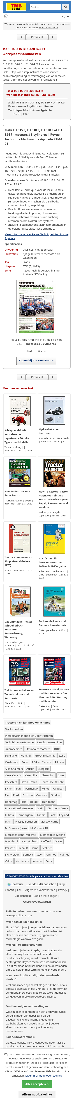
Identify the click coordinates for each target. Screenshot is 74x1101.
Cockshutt (11, 782)
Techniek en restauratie (19, 742)
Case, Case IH (13, 775)
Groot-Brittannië (45, 755)
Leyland (64, 815)
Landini (41, 815)
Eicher (9, 788)
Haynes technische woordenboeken (44, 962)
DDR (57, 749)
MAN (8, 821)
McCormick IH (39, 828)
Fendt (45, 788)
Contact (9, 890)
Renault (23, 848)
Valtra (8, 861)
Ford (16, 795)
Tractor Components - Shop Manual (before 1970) (18, 561)
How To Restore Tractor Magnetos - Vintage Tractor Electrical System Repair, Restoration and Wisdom (54, 499)
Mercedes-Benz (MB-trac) (20, 834)
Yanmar (37, 861)
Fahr (19, 788)
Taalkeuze (17, 884)
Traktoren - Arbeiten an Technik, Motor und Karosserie (19, 694)
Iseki (40, 808)
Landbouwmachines (49, 742)
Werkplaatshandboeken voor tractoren (29, 735)
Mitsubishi (11, 841)
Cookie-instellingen (45, 895)
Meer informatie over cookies (43, 1075)
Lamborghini (25, 815)
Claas (61, 775)
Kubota (9, 815)
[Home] (6, 15)
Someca (28, 854)
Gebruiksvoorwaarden (37, 901)
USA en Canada (41, 762)
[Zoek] (65, 7)
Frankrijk (25, 755)
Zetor (49, 861)
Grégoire (41, 795)
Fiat (7, 795)
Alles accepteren (37, 1084)
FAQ (19, 890)
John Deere (61, 808)
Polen (25, 762)
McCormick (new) (16, 828)
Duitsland (11, 755)
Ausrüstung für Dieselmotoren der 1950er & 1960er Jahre (52, 562)
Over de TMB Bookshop (41, 884)
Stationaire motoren (38, 749)
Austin (30, 768)
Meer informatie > (48, 27)
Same (34, 848)
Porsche (10, 848)
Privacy (62, 890)
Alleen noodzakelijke (37, 1094)
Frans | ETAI (36, 108)
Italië (62, 755)
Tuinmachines (13, 749)
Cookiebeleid (23, 895)
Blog (62, 884)
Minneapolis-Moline (52, 834)
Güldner (56, 795)
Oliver (58, 841)
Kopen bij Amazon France (36, 360)
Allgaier (59, 762)
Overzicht (37, 37)
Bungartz (43, 768)
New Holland (30, 841)
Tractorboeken (14, 729)
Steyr (39, 854)
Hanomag (11, 801)
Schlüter (47, 848)
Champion (47, 775)
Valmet (64, 854)
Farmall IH (31, 788)
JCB (49, 808)
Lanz (53, 815)
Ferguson (58, 788)
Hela (23, 801)
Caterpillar (31, 775)
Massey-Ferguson (26, 821)
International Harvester (19, 808)
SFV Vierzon (12, 854)
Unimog (51, 854)
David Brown (29, 782)
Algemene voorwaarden (40, 890)
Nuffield (46, 841)
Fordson (27, 795)
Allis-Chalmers (14, 768)
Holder (34, 801)
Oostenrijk (11, 762)
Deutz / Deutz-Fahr (52, 782)
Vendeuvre (22, 861)
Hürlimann (48, 801)
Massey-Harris (49, 821)
